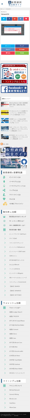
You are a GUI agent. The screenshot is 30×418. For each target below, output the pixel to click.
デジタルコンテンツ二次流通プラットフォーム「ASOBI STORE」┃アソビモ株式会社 (18, 112)
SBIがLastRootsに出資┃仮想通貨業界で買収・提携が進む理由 (18, 104)
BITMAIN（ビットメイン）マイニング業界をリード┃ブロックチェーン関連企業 (18, 137)
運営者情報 (16, 415)
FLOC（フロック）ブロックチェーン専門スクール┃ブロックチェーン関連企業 (18, 128)
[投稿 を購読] (2, 144)
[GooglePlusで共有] (15, 18)
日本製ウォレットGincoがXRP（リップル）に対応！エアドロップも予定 (18, 120)
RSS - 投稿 (5, 144)
